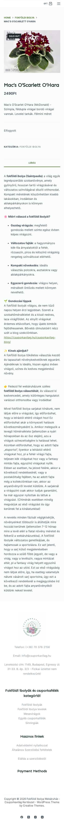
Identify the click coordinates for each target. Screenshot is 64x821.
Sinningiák (32, 723)
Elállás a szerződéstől (32, 758)
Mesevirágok (32, 713)
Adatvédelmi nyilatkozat (32, 745)
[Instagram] (35, 817)
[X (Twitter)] (28, 817)
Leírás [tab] (32, 163)
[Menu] (58, 3)
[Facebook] (21, 817)
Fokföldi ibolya (30, 146)
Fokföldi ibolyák (32, 704)
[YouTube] (42, 817)
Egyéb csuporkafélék (32, 718)
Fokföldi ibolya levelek (32, 709)
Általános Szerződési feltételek (32, 750)
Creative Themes (33, 805)
